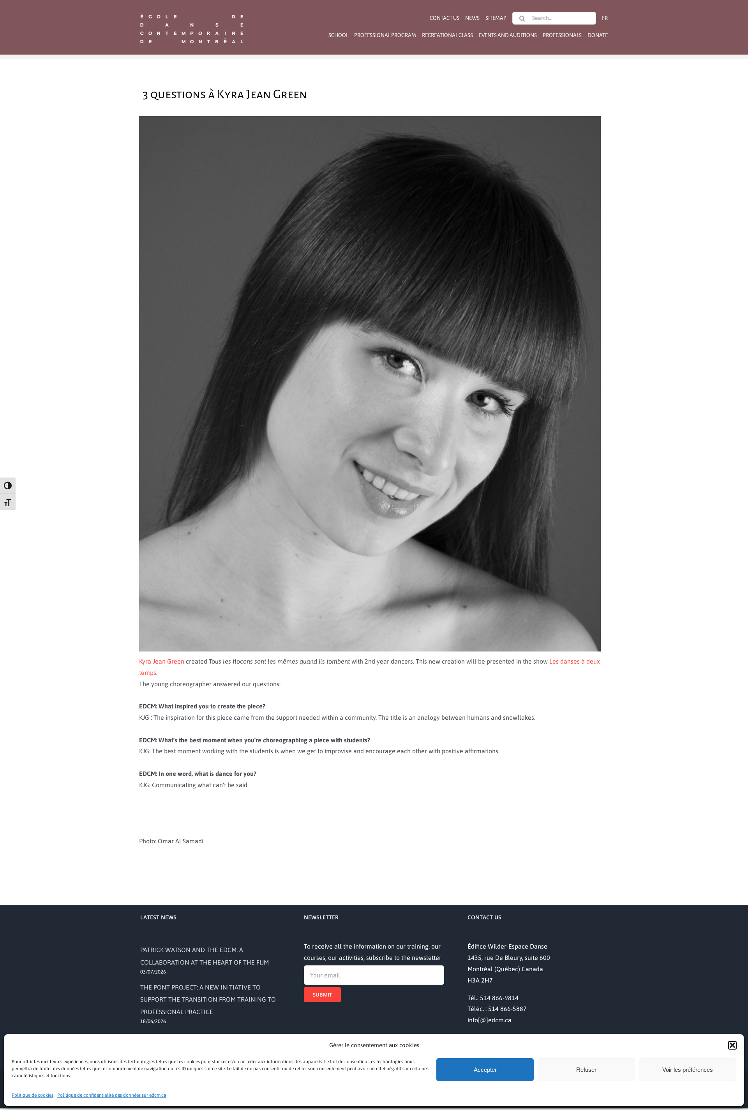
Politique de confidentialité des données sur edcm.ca (111, 1095)
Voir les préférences (687, 1069)
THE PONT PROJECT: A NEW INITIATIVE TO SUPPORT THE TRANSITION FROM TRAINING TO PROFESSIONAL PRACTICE (208, 999)
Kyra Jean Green (161, 661)
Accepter (485, 1069)
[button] (732, 1045)
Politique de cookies (32, 1095)
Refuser (586, 1069)
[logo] (191, 12)
